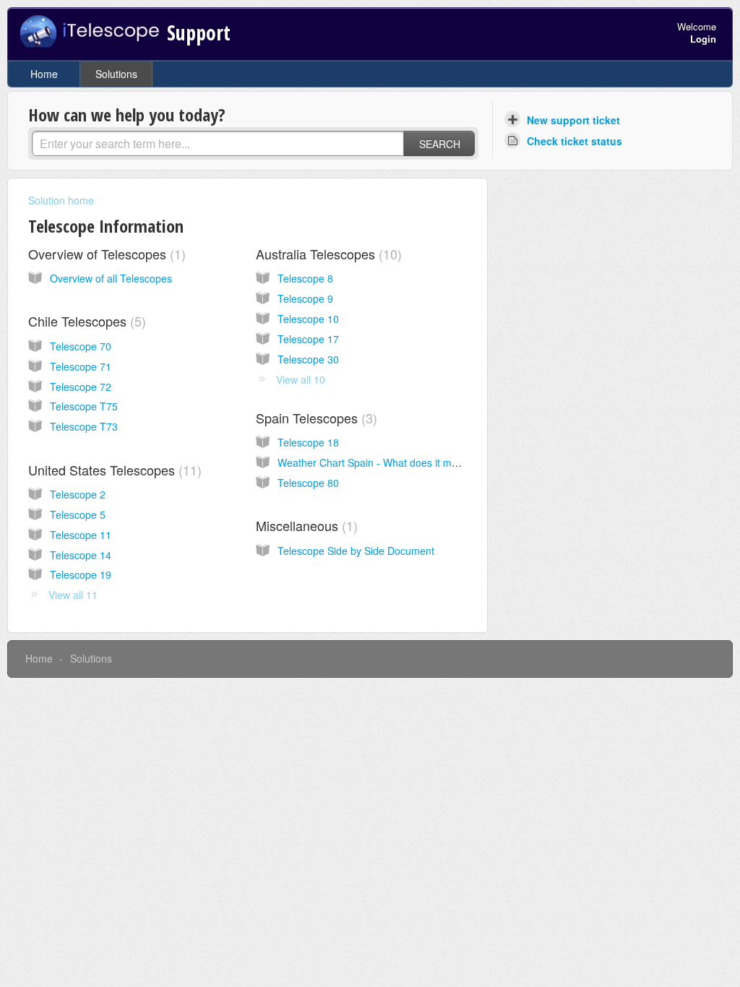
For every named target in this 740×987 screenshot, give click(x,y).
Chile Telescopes (85, 320)
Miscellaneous (304, 525)
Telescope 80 (308, 482)
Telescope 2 (78, 494)
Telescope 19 (80, 574)
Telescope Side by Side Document (356, 550)
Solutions (116, 73)
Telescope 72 (80, 386)
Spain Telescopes (314, 417)
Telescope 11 (80, 534)
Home (44, 73)
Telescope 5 (78, 514)
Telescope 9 (305, 298)
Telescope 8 (305, 278)
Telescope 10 (308, 318)
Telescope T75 (84, 406)
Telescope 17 (308, 339)
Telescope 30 (308, 359)
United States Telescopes (112, 469)
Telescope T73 (84, 426)
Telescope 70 (80, 346)
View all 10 (300, 379)
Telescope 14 (80, 555)
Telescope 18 (308, 442)
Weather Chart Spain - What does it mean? (376, 462)
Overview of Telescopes (104, 253)
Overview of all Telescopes (111, 278)
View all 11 (73, 594)
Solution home (61, 200)
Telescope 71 (80, 366)
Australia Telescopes (326, 253)
